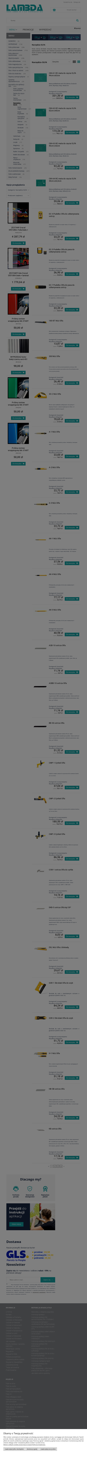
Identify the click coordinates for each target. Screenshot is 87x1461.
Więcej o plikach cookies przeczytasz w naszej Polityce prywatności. (24, 1445)
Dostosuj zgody (32, 1449)
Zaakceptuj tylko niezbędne (14, 1449)
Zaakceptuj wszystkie (48, 1449)
